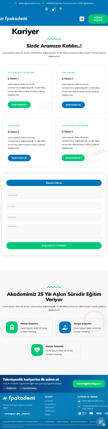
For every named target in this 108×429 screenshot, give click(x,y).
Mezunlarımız (50, 404)
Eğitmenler (49, 407)
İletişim (48, 414)
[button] (60, 8)
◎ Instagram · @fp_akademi (17, 414)
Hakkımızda (50, 411)
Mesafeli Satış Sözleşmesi (79, 422)
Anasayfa (49, 400)
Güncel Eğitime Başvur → (89, 383)
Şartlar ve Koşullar (62, 422)
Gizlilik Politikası (50, 422)
